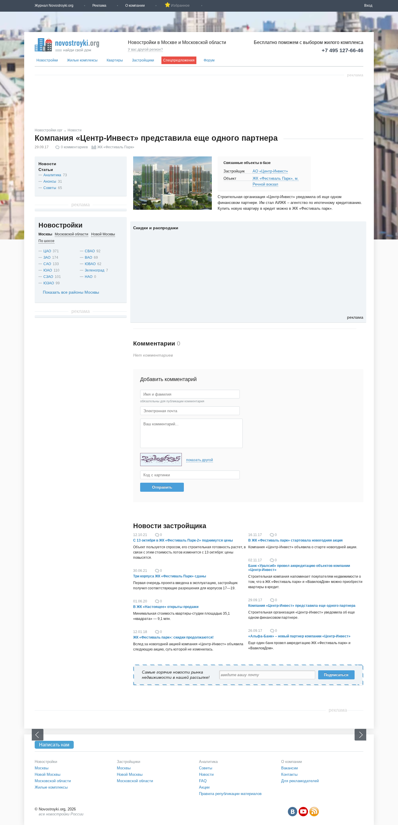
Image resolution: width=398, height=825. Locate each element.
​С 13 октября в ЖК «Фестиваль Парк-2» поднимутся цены (183, 540)
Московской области (53, 781)
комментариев (74, 147)
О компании (135, 5)
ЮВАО (90, 264)
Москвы (41, 768)
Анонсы (49, 181)
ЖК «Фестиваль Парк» (115, 147)
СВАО (90, 251)
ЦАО (47, 251)
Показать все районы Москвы (71, 292)
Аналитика (52, 175)
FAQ (203, 781)
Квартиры (115, 60)
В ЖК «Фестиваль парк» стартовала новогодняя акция (295, 540)
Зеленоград (94, 270)
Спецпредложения (179, 60)
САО (47, 264)
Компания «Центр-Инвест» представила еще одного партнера (301, 606)
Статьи (45, 169)
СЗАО (48, 277)
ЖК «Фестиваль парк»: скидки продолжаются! (173, 637)
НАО (88, 277)
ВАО (88, 257)
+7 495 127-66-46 (342, 50)
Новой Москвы (47, 774)
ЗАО (46, 257)
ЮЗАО (48, 283)
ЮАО (47, 270)
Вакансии (289, 768)
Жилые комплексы (82, 60)
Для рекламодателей (300, 781)
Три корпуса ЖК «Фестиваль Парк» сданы (169, 576)
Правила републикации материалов (230, 793)
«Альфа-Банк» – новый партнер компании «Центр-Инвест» (299, 636)
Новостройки (47, 60)
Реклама (99, 5)
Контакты (289, 774)
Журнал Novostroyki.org (54, 5)
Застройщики (143, 60)
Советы (49, 188)
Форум (209, 60)
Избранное (180, 5)
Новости (75, 130)
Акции (204, 787)
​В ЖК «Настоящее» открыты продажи (165, 607)
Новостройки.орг (48, 130)
